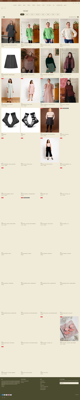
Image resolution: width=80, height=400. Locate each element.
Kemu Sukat (23, 134)
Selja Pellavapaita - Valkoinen (65, 253)
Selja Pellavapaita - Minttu (6, 253)
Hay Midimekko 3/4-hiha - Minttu (7, 104)
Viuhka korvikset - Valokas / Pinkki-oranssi (68, 342)
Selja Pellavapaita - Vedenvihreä (7, 283)
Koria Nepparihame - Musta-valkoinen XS (48, 134)
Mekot (43, 14)
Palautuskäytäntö (43, 389)
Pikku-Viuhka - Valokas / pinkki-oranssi (8, 223)
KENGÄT (33, 5)
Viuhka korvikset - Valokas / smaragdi (8, 372)
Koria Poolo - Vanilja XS (64, 134)
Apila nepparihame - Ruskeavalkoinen (27, 74)
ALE (53, 5)
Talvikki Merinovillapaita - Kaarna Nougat (48, 283)
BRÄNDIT (19, 5)
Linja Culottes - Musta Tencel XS (46, 164)
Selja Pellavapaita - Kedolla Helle (47, 223)
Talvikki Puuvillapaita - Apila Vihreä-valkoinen (29, 342)
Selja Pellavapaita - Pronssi (26, 253)
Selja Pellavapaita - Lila (64, 223)
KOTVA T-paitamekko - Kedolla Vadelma (8, 164)
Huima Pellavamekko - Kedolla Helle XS (48, 104)
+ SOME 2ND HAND (59, 5)
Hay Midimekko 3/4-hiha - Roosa (26, 104)
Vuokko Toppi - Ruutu (44, 372)
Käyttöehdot (42, 385)
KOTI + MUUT (49, 5)
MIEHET (29, 5)
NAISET (24, 5)
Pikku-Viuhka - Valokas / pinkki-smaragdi (28, 223)
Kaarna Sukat (3, 134)
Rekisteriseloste (42, 382)
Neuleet (48, 14)
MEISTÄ (65, 5)
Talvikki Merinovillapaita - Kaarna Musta (28, 283)
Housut (32, 14)
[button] (73, 3)
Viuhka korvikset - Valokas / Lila (46, 342)
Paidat (53, 14)
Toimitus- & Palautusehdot (44, 386)
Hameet (27, 14)
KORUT (43, 5)
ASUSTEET (38, 5)
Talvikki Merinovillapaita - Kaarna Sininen (67, 283)
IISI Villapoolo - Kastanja (64, 104)
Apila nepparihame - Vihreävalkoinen (47, 74)
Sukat (58, 14)
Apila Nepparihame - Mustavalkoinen (7, 74)
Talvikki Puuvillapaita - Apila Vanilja (7, 342)
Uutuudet (15, 5)
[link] (76, 3)
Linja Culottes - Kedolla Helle (26, 164)
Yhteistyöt (22, 382)
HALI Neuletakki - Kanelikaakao (65, 74)
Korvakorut (37, 14)
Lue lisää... (2, 386)
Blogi (41, 383)
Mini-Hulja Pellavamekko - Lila (65, 164)
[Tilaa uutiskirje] (78, 383)
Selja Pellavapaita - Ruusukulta (46, 253)
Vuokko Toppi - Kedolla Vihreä (26, 372)
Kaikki (22, 14)
